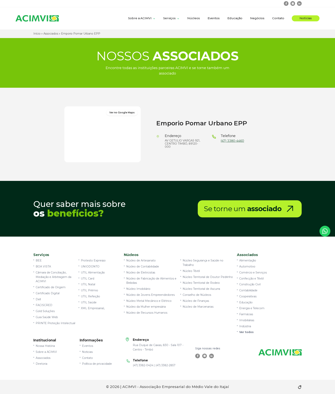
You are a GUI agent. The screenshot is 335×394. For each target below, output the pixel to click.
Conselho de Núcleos (197, 295)
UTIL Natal (88, 284)
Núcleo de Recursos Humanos (147, 312)
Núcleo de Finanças (196, 301)
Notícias (306, 18)
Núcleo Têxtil (191, 271)
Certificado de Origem (51, 287)
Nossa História (45, 346)
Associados (50, 33)
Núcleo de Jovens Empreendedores (150, 295)
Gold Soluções (45, 311)
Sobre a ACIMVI (140, 18)
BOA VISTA (43, 266)
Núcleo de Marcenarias (198, 306)
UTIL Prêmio (89, 290)
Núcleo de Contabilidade (142, 266)
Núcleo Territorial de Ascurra (201, 289)
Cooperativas (247, 296)
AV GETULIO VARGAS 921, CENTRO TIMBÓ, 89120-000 (182, 143)
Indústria (245, 326)
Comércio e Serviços (253, 272)
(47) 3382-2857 (165, 365)
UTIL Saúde (88, 302)
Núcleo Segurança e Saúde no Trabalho (203, 263)
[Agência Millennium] (300, 387)
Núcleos (193, 18)
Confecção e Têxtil (251, 278)
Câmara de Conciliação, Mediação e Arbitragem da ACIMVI (53, 277)
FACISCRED (44, 305)
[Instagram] (292, 3)
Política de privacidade (97, 363)
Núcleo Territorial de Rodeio (201, 283)
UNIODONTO (90, 266)
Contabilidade (248, 290)
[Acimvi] (37, 18)
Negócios (257, 18)
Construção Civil (250, 284)
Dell (38, 299)
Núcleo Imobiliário (138, 289)
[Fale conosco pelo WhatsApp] (324, 231)
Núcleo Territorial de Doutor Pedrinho (208, 277)
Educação (235, 18)
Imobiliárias (246, 320)
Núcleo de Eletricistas (140, 272)
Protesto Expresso (93, 260)
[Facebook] (286, 3)
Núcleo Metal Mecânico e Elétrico (149, 301)
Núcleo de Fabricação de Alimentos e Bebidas (151, 281)
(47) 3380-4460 (232, 141)
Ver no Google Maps (122, 112)
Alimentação (247, 260)
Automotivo (247, 266)
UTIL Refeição (90, 296)
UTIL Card (87, 278)
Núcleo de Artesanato (141, 260)
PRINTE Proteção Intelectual (55, 323)
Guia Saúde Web (47, 317)
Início (37, 33)
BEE (39, 260)
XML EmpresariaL (93, 308)
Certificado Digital (48, 293)
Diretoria (41, 363)
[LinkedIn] (299, 3)
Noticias (87, 352)
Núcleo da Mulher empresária (146, 306)
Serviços (169, 18)
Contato (278, 18)
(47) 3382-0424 (143, 365)
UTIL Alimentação (93, 272)
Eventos (214, 18)
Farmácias (246, 314)
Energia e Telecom (251, 308)
